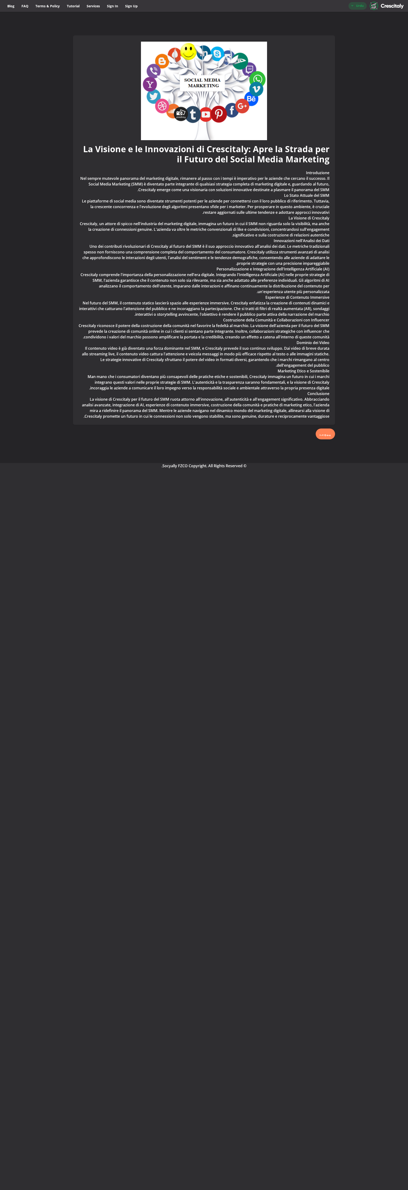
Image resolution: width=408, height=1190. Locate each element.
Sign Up (131, 6)
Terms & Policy (47, 6)
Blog (10, 6)
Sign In (112, 6)
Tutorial (73, 6)
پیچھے (325, 434)
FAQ (24, 6)
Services (93, 6)
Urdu (360, 6)
